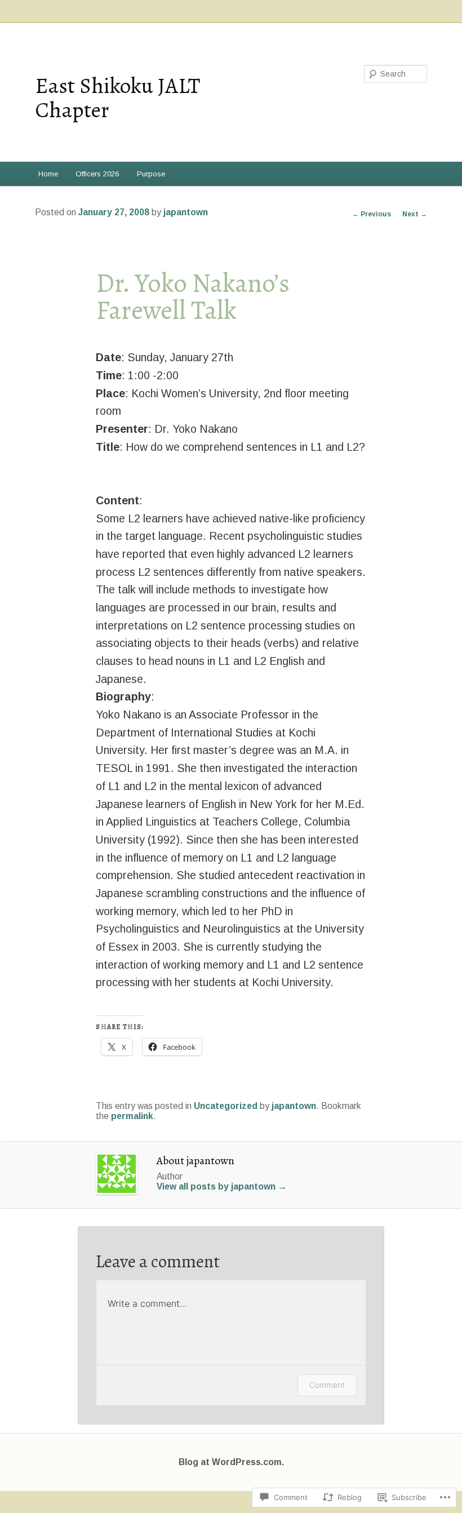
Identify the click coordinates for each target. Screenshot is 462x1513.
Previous (371, 214)
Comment (327, 1385)
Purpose (151, 174)
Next (414, 214)
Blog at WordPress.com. (231, 1462)
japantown (185, 212)
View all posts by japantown (222, 1186)
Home (48, 174)
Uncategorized (225, 1106)
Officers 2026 (97, 174)
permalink (132, 1116)
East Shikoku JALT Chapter (117, 97)
